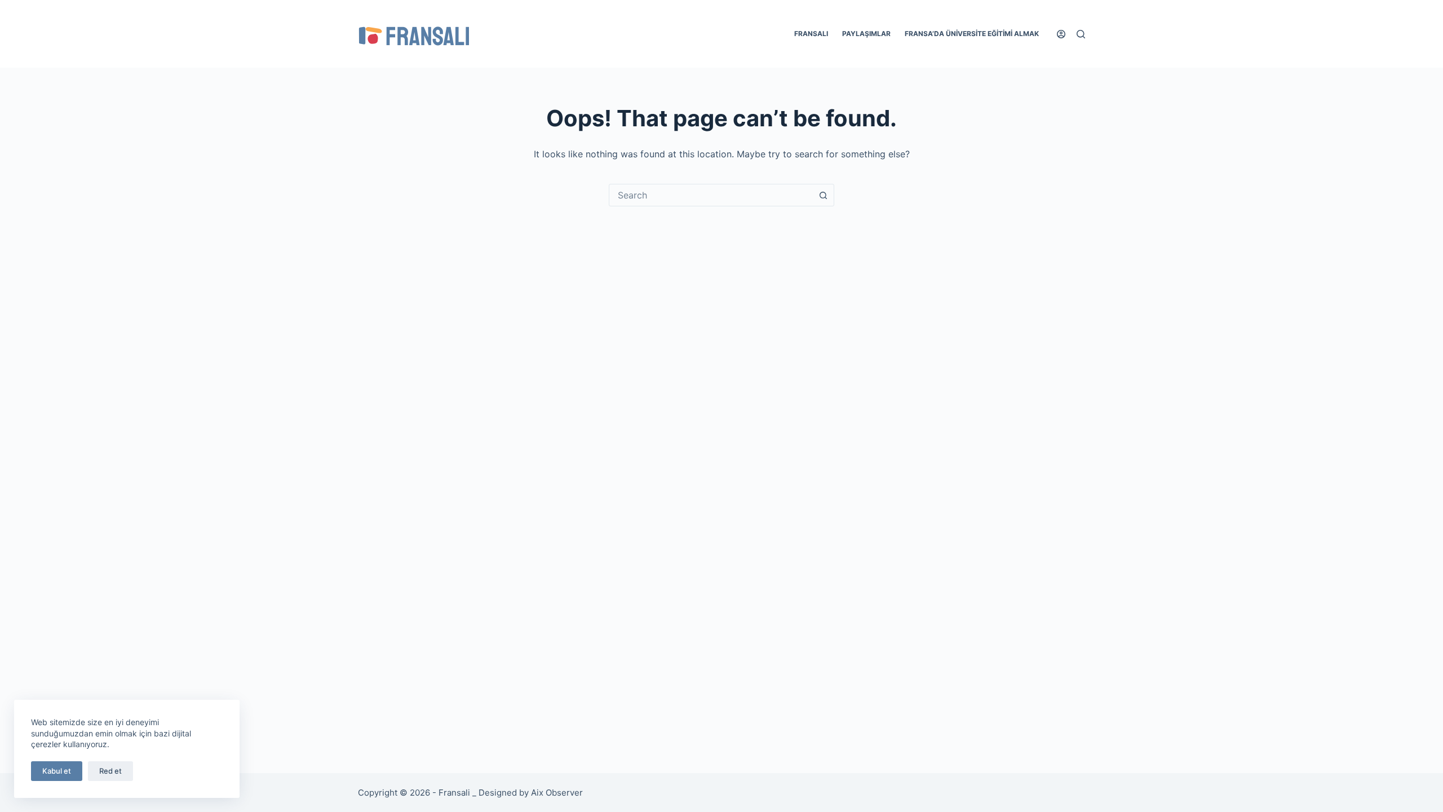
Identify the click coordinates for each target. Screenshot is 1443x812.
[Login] (1061, 34)
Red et (110, 770)
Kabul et (56, 770)
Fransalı (811, 33)
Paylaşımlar (866, 33)
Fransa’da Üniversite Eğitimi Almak (972, 33)
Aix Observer (557, 792)
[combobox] (710, 195)
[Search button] (823, 195)
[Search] (1081, 34)
